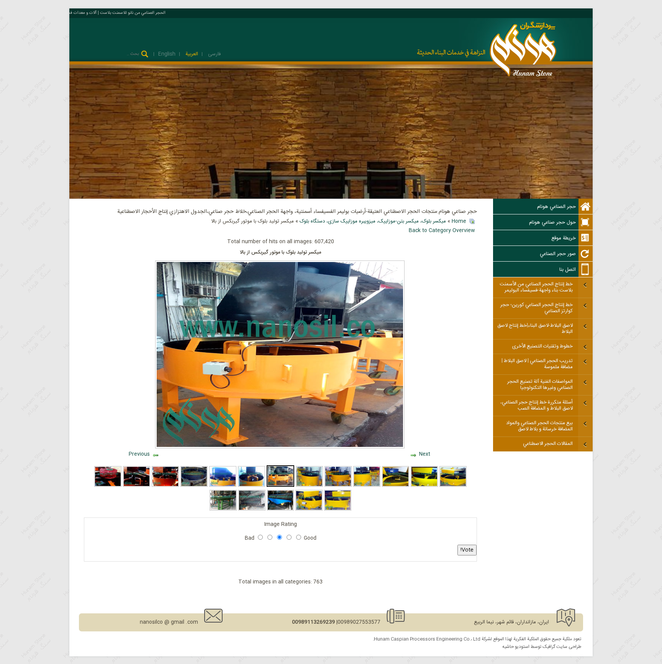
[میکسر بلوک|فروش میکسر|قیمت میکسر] (366, 485)
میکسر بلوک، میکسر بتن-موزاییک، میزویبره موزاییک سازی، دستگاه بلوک (373, 221)
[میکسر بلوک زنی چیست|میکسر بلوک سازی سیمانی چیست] (309, 485)
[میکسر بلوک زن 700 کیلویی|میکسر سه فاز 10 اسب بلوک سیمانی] (222, 485)
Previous (139, 454)
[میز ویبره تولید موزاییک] (223, 509)
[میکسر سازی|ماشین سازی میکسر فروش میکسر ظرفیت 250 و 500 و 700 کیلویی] (194, 485)
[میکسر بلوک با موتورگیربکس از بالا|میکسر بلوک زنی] (337, 509)
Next (424, 454)
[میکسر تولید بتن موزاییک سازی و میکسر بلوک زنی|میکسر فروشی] (136, 485)
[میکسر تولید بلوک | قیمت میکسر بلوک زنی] (107, 485)
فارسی (213, 54)
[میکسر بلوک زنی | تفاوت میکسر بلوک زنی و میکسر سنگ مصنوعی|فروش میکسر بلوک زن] (251, 485)
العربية (191, 54)
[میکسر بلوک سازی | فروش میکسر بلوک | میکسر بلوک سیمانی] (309, 509)
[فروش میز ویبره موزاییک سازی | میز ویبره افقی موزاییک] (251, 509)
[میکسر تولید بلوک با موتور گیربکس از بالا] (281, 485)
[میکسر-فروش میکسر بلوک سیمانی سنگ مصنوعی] (338, 485)
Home (459, 221)
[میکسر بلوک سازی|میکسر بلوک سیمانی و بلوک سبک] (395, 485)
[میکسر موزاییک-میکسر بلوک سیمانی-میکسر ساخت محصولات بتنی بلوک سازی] (453, 485)
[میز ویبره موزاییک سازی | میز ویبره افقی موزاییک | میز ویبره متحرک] (280, 509)
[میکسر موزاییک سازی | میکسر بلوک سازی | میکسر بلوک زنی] (424, 485)
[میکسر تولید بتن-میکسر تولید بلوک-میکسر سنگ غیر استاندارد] (165, 485)
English (166, 54)
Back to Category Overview (442, 230)
